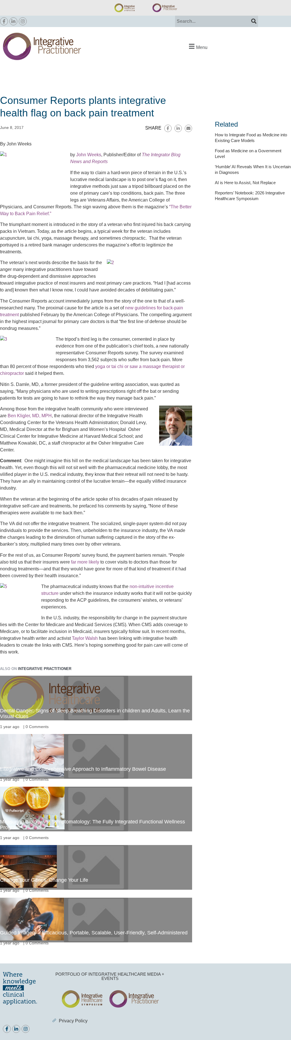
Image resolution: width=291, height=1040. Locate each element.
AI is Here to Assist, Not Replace (245, 182)
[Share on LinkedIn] (178, 128)
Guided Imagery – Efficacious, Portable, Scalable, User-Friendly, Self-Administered (94, 933)
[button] (197, 46)
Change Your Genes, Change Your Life (44, 880)
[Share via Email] (188, 128)
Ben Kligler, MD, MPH (30, 415)
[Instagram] (23, 21)
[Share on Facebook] (168, 128)
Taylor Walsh (85, 638)
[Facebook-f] (4, 21)
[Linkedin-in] (13, 21)
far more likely (85, 562)
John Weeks (88, 154)
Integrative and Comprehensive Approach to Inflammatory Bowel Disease (83, 769)
